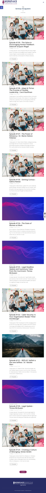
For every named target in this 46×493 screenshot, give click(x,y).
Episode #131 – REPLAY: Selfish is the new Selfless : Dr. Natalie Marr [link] (22, 362)
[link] (1, 7)
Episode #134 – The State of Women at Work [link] (20, 224)
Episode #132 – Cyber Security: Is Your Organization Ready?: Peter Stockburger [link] (22, 317)
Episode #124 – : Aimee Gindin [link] (23, 451)
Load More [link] (23, 471)
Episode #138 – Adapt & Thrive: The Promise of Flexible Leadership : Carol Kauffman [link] (21, 90)
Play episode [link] (14, 58)
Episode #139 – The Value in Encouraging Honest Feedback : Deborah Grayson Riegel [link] (22, 44)
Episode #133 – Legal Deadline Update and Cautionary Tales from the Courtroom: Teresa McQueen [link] (21, 270)
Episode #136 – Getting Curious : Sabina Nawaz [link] (22, 180)
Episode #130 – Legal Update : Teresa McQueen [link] (21, 407)
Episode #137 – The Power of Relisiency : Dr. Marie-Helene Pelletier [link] (21, 136)
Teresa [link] (11, 48)
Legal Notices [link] (23, 485)
